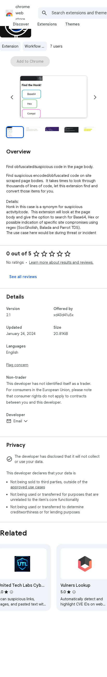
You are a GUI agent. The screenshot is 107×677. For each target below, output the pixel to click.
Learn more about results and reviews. (61, 262)
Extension (10, 46)
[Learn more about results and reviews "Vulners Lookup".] (74, 592)
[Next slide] (95, 97)
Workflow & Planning (36, 46)
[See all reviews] (23, 276)
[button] (53, 97)
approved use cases (27, 487)
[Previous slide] (12, 97)
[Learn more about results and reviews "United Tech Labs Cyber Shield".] (11, 592)
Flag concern (17, 365)
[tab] (21, 24)
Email (18, 421)
